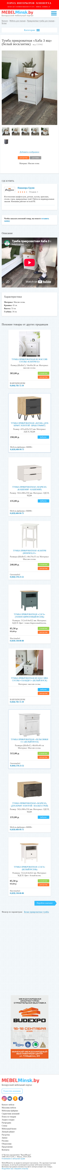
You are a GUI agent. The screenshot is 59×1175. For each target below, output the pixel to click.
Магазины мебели (9, 1108)
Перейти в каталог (45, 903)
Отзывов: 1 (33, 192)
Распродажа (6, 1123)
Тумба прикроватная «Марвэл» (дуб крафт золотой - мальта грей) (29, 804)
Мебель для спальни (17, 21)
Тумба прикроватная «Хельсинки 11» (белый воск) (29, 740)
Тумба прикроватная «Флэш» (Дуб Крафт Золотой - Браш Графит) (29, 424)
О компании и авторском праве (13, 1158)
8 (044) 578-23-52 (17, 577)
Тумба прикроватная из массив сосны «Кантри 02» (29, 360)
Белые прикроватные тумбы (36, 912)
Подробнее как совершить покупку (15, 1168)
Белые (4, 23)
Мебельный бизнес (9, 1129)
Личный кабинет (8, 1132)
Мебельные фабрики (10, 1111)
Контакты (5, 1150)
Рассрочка (6, 1135)
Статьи (4, 1126)
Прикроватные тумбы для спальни (40, 21)
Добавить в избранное (29, 152)
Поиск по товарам (9, 1117)
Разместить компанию (12, 1091)
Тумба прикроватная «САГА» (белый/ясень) (29, 868)
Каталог (5, 21)
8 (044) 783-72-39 (17, 386)
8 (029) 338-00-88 (17, 641)
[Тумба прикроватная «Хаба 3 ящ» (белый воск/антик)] (29, 124)
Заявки (4, 1138)
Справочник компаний (10, 1114)
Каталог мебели (8, 1105)
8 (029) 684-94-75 (17, 449)
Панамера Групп (26, 188)
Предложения (7, 1147)
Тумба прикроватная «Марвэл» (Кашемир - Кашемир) (29, 488)
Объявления (6, 1144)
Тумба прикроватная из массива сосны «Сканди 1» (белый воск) (29, 679)
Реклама (5, 1141)
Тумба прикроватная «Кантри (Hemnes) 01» (29, 551)
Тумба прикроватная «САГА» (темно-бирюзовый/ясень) (29, 615)
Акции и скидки (8, 1120)
